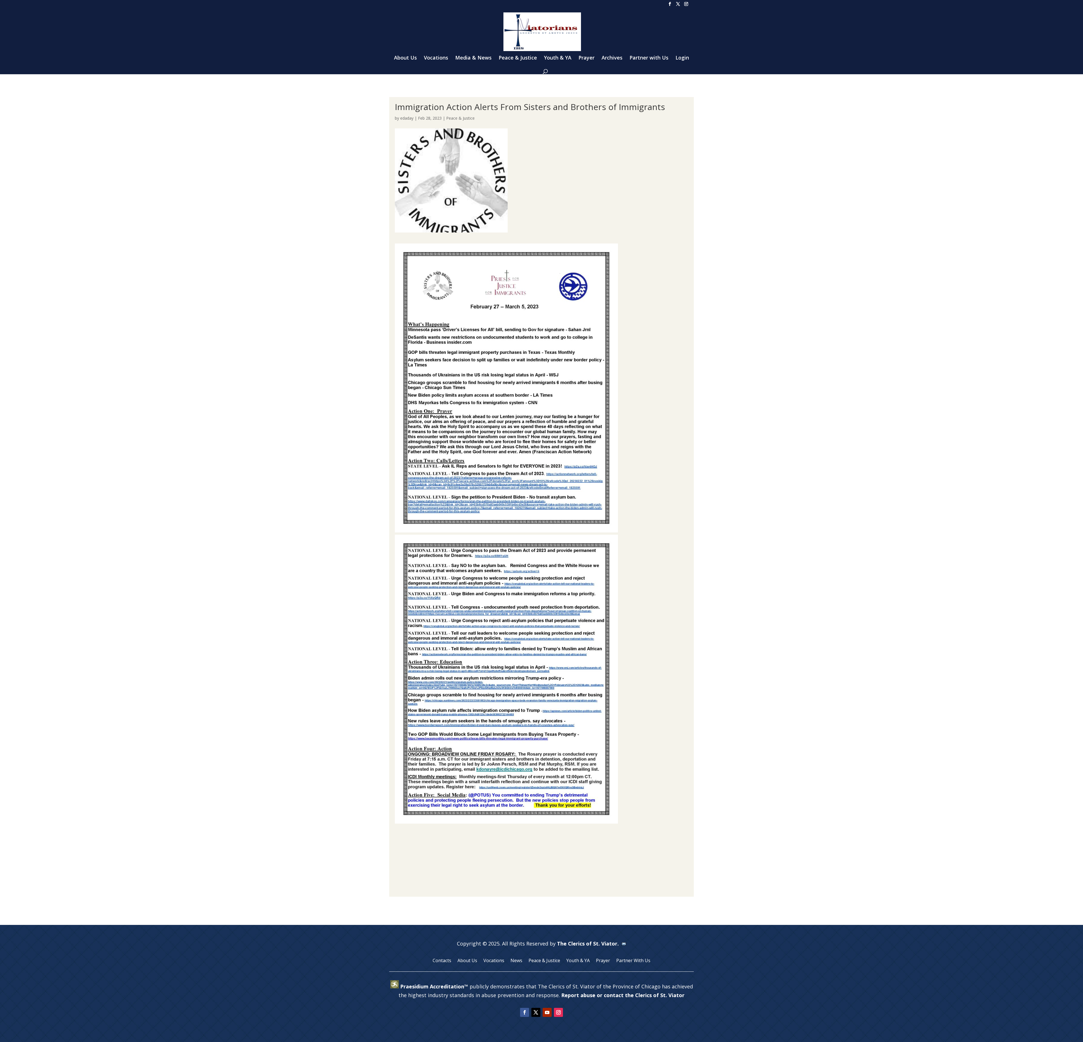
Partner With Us (633, 961)
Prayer (586, 58)
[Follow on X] (535, 1012)
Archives (612, 58)
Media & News (473, 58)
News (516, 961)
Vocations (436, 58)
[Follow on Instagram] (558, 1012)
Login (682, 58)
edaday (406, 118)
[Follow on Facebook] (524, 1012)
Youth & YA (557, 58)
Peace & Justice (518, 58)
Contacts (442, 961)
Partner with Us (648, 58)
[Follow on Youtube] (547, 1012)
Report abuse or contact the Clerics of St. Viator (622, 995)
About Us (405, 58)
